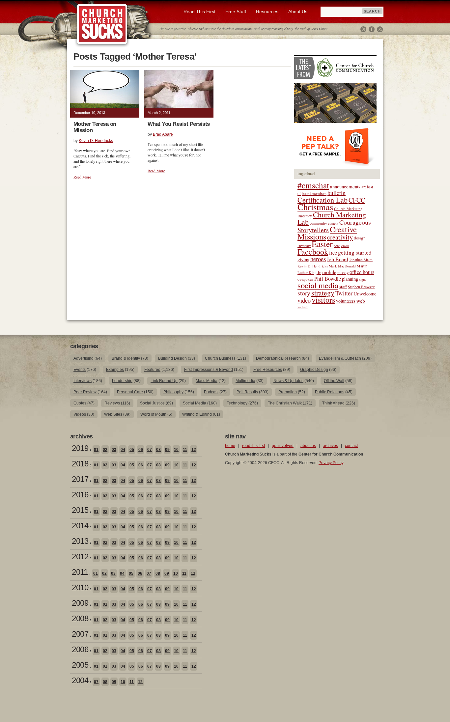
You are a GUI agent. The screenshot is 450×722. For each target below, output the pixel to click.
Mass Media (206, 380)
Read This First (199, 11)
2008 (80, 618)
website (302, 307)
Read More (82, 177)
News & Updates (288, 380)
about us (308, 445)
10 (176, 449)
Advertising (83, 358)
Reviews (112, 403)
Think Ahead (333, 403)
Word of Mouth (153, 414)
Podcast (211, 392)
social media (317, 285)
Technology (237, 403)
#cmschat (313, 185)
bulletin (336, 193)
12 (193, 449)
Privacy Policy (331, 462)
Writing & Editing (197, 414)
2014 (80, 525)
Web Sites (113, 414)
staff (343, 287)
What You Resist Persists (179, 124)
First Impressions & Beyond (208, 369)
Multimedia (245, 380)
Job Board (337, 259)
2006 (80, 649)
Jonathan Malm (361, 259)
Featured (152, 369)
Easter (322, 243)
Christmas (315, 206)
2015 (80, 510)
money (343, 272)
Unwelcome (364, 294)
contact (351, 445)
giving (303, 259)
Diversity (304, 245)
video (304, 300)
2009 (80, 602)
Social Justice (152, 403)
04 (123, 449)
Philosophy (173, 392)
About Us (297, 11)
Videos (79, 414)
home (230, 445)
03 (114, 449)
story (303, 293)
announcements (345, 186)
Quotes (79, 403)
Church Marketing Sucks (102, 24)
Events (79, 369)
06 (140, 449)
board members (314, 193)
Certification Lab (322, 200)
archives (330, 445)
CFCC (357, 200)
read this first (253, 445)
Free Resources (267, 369)
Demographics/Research (278, 358)
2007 (80, 633)
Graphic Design (314, 369)
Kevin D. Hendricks (96, 140)
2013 (80, 541)
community (318, 223)
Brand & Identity (126, 358)
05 (131, 449)
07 (149, 449)
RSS (380, 29)
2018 (80, 463)
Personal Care (130, 392)
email (345, 245)
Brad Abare (163, 134)
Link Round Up (164, 380)
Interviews (82, 380)
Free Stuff (235, 11)
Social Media (194, 403)
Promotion (287, 392)
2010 (80, 587)
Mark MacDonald (342, 266)
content (333, 223)
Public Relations (329, 392)
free (333, 252)
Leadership (122, 380)
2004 (80, 680)
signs (362, 279)
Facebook (371, 29)
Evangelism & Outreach (340, 358)
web (360, 300)
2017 (80, 479)
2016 (80, 494)
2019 (80, 448)
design (360, 238)
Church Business (220, 358)
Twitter (363, 29)
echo (337, 245)
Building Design (172, 358)
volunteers (345, 301)
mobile (329, 271)
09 (167, 449)
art (363, 187)
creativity (340, 237)
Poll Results (247, 392)
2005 (80, 664)
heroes (318, 259)
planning (350, 279)
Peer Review (85, 392)
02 (105, 449)
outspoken (305, 279)
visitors (323, 299)
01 (96, 449)
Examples (115, 369)
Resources (267, 11)
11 (185, 449)
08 (158, 449)
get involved (283, 445)
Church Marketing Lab (331, 218)
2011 (80, 572)
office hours (362, 272)
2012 (80, 556)
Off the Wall (334, 380)
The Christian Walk (285, 403)
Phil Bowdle (327, 278)
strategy (322, 292)
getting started (355, 252)
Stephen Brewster (361, 286)
